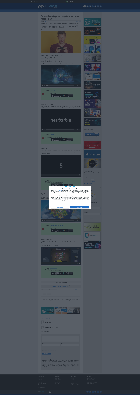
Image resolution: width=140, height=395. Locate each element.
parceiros (60, 190)
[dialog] (70, 197)
